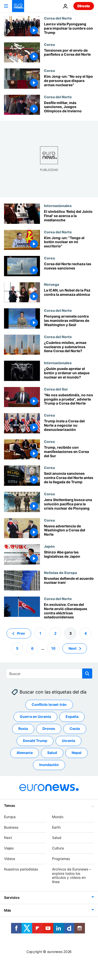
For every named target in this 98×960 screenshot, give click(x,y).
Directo (83, 6)
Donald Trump (35, 741)
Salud (52, 753)
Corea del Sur (56, 389)
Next (72, 648)
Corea (49, 44)
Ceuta (75, 729)
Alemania (25, 753)
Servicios (11, 897)
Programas (61, 858)
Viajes (9, 848)
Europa (10, 817)
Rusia (23, 729)
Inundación (49, 765)
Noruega (51, 284)
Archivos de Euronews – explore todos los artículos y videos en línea (71, 875)
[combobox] (49, 673)
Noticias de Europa (60, 572)
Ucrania (68, 741)
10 (53, 648)
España (72, 717)
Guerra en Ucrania (35, 717)
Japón (49, 546)
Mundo (57, 817)
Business (11, 827)
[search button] (87, 673)
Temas (9, 805)
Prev (21, 633)
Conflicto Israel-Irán (49, 705)
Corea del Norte (58, 18)
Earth (56, 827)
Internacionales (58, 206)
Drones (48, 729)
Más (7, 910)
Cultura (58, 848)
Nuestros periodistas (21, 869)
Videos (9, 858)
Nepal (76, 753)
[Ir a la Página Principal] (18, 6)
